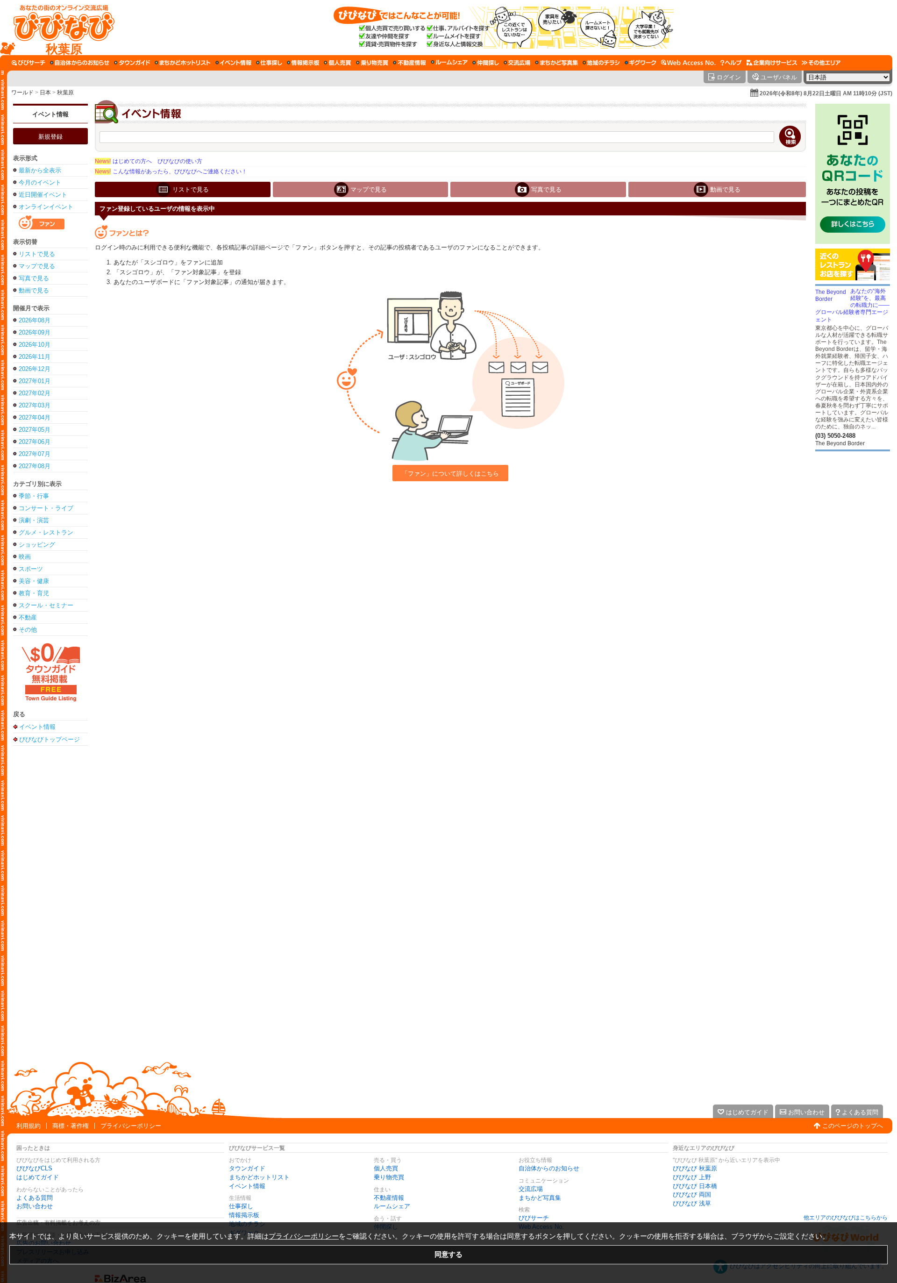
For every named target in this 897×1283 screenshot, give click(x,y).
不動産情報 (389, 1197)
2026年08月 (34, 320)
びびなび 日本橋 (695, 1186)
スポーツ (31, 569)
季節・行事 (34, 496)
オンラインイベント (46, 207)
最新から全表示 (40, 170)
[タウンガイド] (132, 62)
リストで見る (37, 254)
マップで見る (37, 266)
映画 (25, 557)
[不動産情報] (409, 62)
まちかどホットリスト (259, 1177)
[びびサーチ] (28, 62)
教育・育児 (34, 593)
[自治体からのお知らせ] (79, 62)
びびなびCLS (34, 1168)
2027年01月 (34, 381)
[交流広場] (517, 62)
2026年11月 (34, 357)
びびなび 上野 (692, 1177)
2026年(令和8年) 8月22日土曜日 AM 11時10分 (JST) (826, 93)
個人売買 (386, 1168)
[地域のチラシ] (601, 62)
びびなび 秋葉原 (695, 1168)
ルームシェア (392, 1206)
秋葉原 (65, 92)
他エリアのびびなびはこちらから (846, 1217)
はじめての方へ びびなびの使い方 (148, 161)
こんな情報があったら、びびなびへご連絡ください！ (171, 171)
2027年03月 (34, 405)
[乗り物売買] (372, 62)
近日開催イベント (43, 195)
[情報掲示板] (303, 62)
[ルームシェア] (449, 62)
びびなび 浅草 (692, 1203)
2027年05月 (34, 430)
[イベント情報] (233, 62)
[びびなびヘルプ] (731, 62)
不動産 (28, 617)
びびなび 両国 (692, 1194)
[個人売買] (337, 62)
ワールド (22, 92)
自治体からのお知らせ (549, 1168)
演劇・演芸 (34, 520)
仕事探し (241, 1206)
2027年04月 (34, 417)
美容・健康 (34, 581)
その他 (28, 630)
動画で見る (34, 290)
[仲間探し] (485, 62)
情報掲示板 (244, 1215)
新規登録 (50, 136)
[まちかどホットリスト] (183, 62)
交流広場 (531, 1188)
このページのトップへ (852, 1126)
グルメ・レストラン (46, 532)
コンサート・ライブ (46, 508)
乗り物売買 (389, 1177)
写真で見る (34, 278)
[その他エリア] (821, 62)
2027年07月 (34, 454)
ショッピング (37, 545)
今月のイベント (40, 182)
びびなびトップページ (49, 739)
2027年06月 (34, 442)
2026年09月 (34, 332)
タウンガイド (247, 1168)
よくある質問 (34, 1197)
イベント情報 (50, 114)
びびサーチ (534, 1217)
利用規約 (28, 1125)
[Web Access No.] (688, 62)
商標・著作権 (70, 1125)
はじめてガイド (37, 1177)
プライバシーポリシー (130, 1125)
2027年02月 (34, 393)
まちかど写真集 (540, 1197)
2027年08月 (34, 466)
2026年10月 (34, 345)
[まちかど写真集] (556, 62)
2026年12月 (34, 369)
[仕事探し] (269, 62)
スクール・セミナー (46, 605)
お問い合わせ (34, 1206)
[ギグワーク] (640, 62)
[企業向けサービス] (772, 62)
